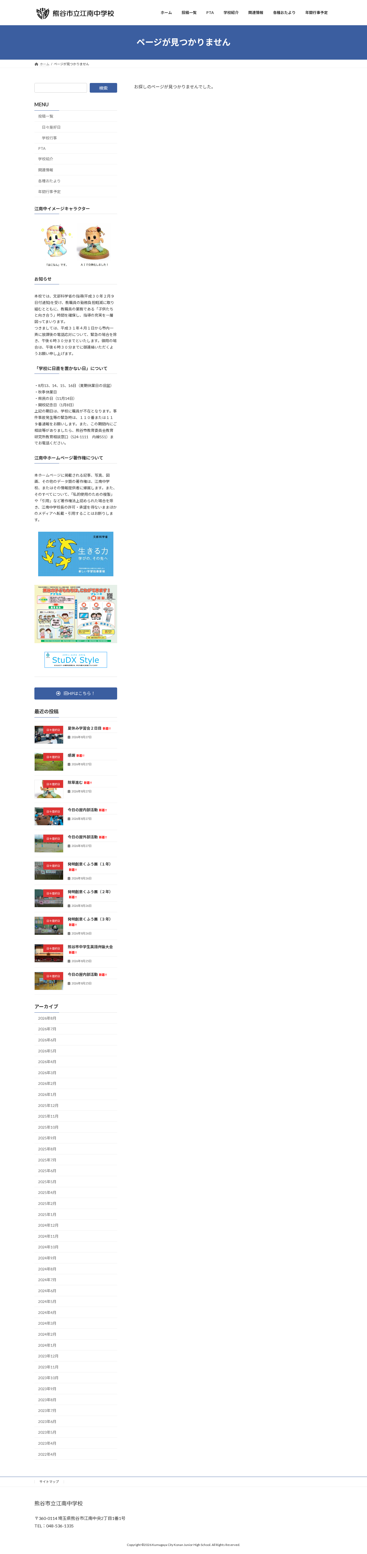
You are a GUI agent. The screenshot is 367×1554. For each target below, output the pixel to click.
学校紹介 (45, 159)
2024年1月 (47, 1345)
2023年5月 (47, 1432)
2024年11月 (48, 1236)
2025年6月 (47, 1170)
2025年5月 (47, 1181)
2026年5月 (47, 1050)
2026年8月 (47, 1018)
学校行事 (49, 138)
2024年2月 (47, 1334)
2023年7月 (47, 1410)
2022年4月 (47, 1454)
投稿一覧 (45, 116)
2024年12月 (48, 1225)
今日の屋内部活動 (87, 809)
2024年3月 (47, 1323)
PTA (42, 148)
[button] (75, 693)
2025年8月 (47, 1149)
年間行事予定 (49, 191)
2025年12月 (48, 1105)
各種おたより (49, 180)
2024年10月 (48, 1247)
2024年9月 (47, 1258)
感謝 (76, 755)
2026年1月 (47, 1094)
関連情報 (45, 170)
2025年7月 (47, 1159)
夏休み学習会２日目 (89, 728)
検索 (103, 87)
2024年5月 (47, 1301)
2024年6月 (47, 1290)
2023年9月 (47, 1388)
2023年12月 (48, 1356)
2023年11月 (48, 1366)
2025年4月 (47, 1192)
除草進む (80, 782)
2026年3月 (47, 1072)
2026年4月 (47, 1061)
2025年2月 (47, 1203)
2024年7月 (47, 1279)
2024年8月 (47, 1268)
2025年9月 (47, 1138)
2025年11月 (48, 1116)
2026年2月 (47, 1083)
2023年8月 (47, 1399)
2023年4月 (47, 1443)
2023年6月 (47, 1421)
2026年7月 (47, 1029)
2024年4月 (47, 1312)
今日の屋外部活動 (87, 837)
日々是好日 (51, 127)
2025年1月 (47, 1214)
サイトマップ (49, 1482)
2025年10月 (48, 1127)
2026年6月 (47, 1040)
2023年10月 (48, 1377)
